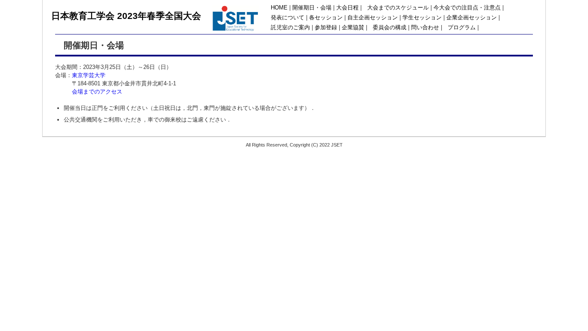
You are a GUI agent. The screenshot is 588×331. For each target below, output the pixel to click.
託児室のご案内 (290, 28)
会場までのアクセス (97, 91)
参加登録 (326, 28)
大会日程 (347, 8)
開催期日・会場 (311, 8)
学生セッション (422, 18)
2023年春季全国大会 (159, 16)
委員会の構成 (389, 28)
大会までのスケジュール (398, 8)
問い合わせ (425, 28)
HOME (279, 8)
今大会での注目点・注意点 (467, 8)
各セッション (326, 18)
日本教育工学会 (84, 16)
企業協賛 (353, 28)
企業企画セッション (471, 18)
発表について (287, 18)
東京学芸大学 (88, 75)
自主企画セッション (372, 18)
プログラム (462, 28)
